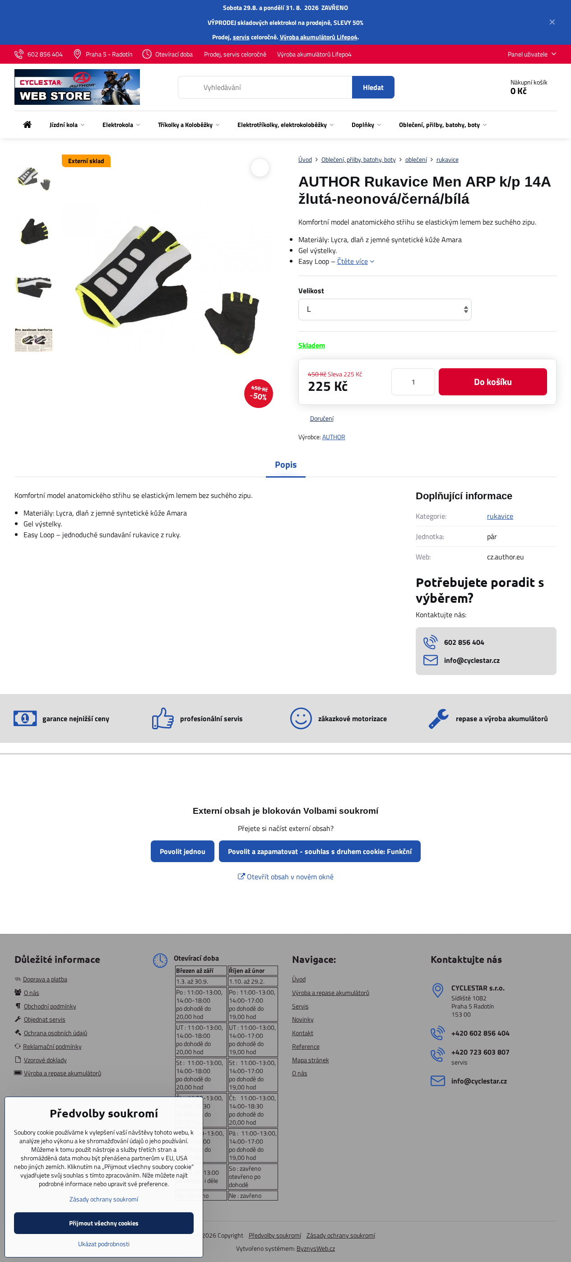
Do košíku (493, 382)
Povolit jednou (182, 851)
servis (241, 37)
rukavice (500, 516)
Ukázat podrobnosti (104, 1243)
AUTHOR (333, 436)
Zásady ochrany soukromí (340, 1235)
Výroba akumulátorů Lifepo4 (318, 37)
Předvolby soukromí (275, 1235)
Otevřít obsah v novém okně (289, 876)
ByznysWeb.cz (316, 1248)
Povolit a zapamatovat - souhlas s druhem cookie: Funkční (320, 851)
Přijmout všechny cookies (104, 1223)
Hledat (373, 87)
